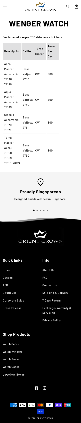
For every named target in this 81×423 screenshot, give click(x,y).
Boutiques (10, 292)
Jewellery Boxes (14, 374)
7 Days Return (51, 300)
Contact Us (49, 285)
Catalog (8, 277)
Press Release (12, 308)
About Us (48, 270)
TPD (5, 285)
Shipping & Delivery (55, 292)
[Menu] (5, 6)
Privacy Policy (51, 320)
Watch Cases (11, 366)
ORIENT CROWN (45, 418)
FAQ (44, 277)
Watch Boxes (11, 359)
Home (7, 270)
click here (56, 37)
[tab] (33, 210)
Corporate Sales (13, 300)
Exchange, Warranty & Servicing (56, 310)
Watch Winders (13, 351)
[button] (68, 6)
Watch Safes (11, 344)
